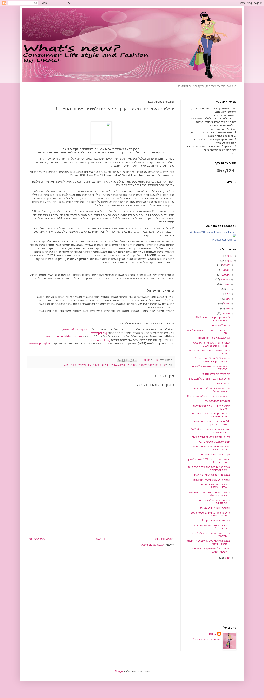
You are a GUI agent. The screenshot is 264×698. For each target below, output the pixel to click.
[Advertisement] (101, 506)
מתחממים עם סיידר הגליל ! (216, 374)
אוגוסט (226, 284)
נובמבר (226, 269)
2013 (229, 256)
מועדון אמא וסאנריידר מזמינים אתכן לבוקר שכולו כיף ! (211, 527)
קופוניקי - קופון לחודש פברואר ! (214, 507)
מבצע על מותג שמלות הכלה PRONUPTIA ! (215, 486)
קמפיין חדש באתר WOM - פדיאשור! (211, 479)
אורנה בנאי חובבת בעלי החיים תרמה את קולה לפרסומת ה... (209, 468)
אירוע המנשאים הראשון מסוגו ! (214, 337)
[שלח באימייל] (135, 360)
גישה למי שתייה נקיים (143, 365)
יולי (228, 289)
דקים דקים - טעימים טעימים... (214, 454)
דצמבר (226, 265)
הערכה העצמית (117, 365)
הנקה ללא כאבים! (221, 325)
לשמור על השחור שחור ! (217, 401)
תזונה (67, 365)
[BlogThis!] (131, 360)
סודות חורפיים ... (221, 383)
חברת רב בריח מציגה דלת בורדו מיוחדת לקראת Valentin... (209, 494)
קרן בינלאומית (84, 365)
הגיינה (129, 365)
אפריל (226, 303)
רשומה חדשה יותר (163, 538)
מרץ (227, 308)
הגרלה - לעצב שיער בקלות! (216, 520)
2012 (229, 260)
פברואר (225, 313)
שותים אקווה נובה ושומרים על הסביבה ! (209, 378)
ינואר (227, 557)
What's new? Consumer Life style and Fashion (213, 232)
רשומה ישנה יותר (37, 538)
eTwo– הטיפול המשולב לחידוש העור (211, 437)
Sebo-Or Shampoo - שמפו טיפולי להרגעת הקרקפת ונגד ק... (212, 360)
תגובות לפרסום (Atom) (152, 544)
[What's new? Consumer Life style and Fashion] (234, 236)
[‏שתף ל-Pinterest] (119, 360)
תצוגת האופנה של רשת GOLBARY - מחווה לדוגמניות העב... (211, 344)
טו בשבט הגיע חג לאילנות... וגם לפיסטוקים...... (214, 502)
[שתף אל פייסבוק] (123, 360)
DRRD (213, 633)
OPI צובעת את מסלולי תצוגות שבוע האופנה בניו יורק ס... (211, 423)
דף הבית (100, 538)
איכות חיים (160, 365)
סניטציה (96, 365)
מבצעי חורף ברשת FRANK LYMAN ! (211, 474)
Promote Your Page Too (224, 239)
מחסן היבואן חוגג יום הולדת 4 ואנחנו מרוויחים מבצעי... (211, 415)
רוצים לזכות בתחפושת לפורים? (214, 441)
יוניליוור (104, 365)
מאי (227, 298)
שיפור (73, 365)
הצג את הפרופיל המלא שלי (207, 639)
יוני (228, 293)
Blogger (119, 671)
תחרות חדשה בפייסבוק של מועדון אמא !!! (208, 396)
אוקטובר (225, 274)
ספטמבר (225, 279)
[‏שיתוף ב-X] (127, 360)
